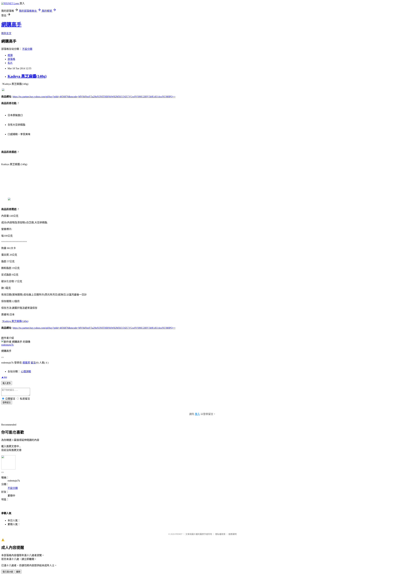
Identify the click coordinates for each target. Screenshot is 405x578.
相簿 (10, 55)
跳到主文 (6, 33)
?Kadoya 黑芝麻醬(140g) (15, 321)
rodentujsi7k (7, 344)
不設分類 (27, 49)
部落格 (11, 59)
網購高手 (11, 24)
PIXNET (178, 534)
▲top (4, 377)
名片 (10, 63)
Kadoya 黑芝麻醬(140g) (27, 76)
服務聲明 (232, 534)
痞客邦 (26, 362)
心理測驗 (26, 371)
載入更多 (7, 383)
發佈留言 (7, 402)
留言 (33, 362)
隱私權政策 (220, 534)
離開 (18, 572)
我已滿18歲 (8, 572)
